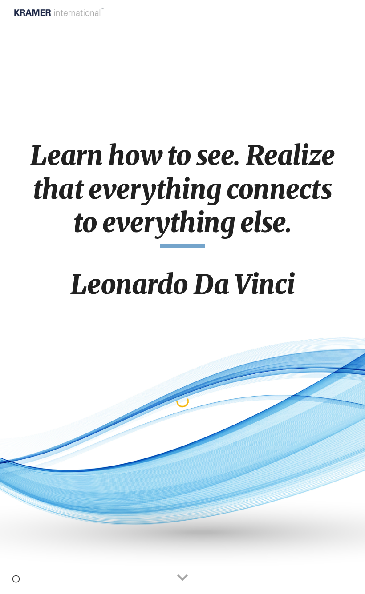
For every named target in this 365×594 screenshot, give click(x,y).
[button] (182, 578)
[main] (182, 223)
